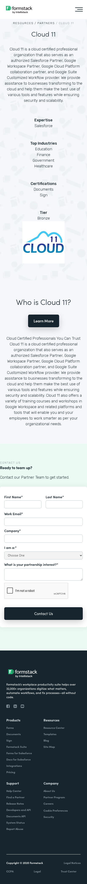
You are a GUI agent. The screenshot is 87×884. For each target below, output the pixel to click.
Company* (12, 530)
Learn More (44, 320)
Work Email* (13, 513)
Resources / (24, 23)
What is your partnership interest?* (31, 564)
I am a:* (10, 547)
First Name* (13, 496)
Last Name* (55, 496)
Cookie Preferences (56, 810)
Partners (46, 23)
